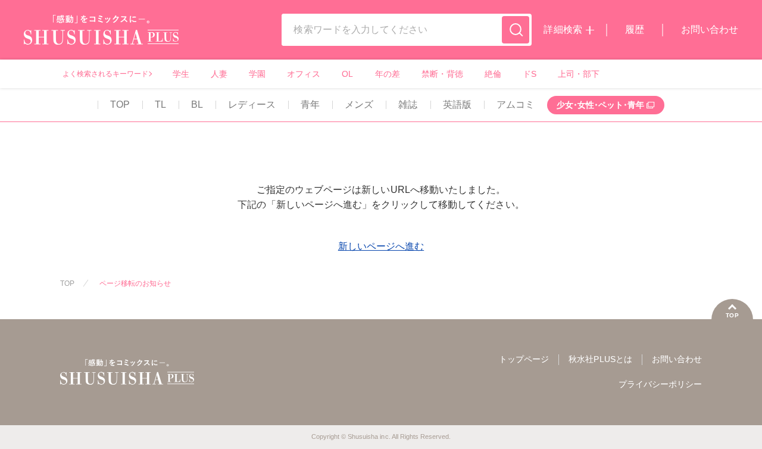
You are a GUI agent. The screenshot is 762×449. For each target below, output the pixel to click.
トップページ (524, 359)
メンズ (359, 104)
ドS (529, 74)
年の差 (387, 74)
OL (347, 74)
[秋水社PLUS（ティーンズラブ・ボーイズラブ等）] (101, 37)
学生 (181, 74)
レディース (252, 104)
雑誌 (407, 104)
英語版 (457, 104)
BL (197, 104)
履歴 (634, 29)
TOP (120, 104)
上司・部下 (578, 74)
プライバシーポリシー (660, 384)
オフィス (303, 74)
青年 (310, 104)
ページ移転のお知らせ (135, 283)
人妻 (219, 74)
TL (160, 104)
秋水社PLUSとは (600, 359)
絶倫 (493, 74)
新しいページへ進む (381, 246)
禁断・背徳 (442, 74)
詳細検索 (563, 29)
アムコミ (515, 104)
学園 (257, 74)
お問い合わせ (709, 29)
